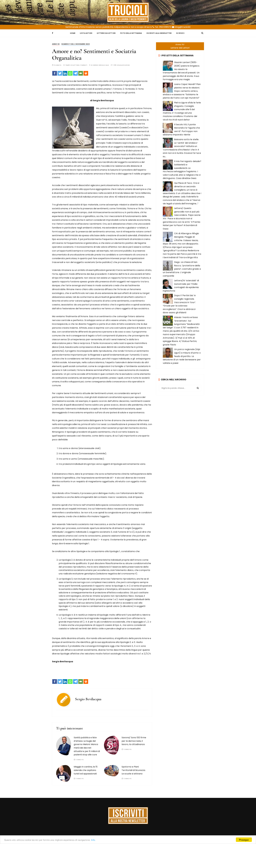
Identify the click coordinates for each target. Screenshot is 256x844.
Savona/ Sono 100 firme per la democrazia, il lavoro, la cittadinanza (134, 741)
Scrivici (180, 33)
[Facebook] (54, 73)
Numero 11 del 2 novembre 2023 (75, 44)
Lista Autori (86, 33)
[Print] (85, 73)
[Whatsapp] (70, 73)
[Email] (80, 73)
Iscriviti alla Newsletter (159, 33)
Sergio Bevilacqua (101, 65)
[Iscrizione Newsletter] (128, 815)
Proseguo (244, 839)
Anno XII (56, 44)
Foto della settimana (131, 33)
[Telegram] (75, 73)
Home (72, 33)
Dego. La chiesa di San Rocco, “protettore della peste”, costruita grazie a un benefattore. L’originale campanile (182, 269)
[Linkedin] (65, 73)
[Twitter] (59, 73)
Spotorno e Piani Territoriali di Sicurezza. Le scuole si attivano (133, 770)
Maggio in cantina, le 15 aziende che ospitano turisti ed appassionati (85, 770)
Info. (93, 839)
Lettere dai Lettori (106, 33)
